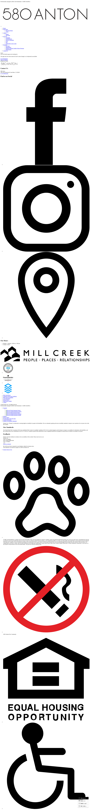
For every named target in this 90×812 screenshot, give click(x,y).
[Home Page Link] (45, 24)
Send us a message (7, 444)
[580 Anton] (8, 372)
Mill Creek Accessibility (8, 397)
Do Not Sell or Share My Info (9, 418)
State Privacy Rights (7, 401)
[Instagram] (46, 251)
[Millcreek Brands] (9, 65)
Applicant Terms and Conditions (10, 396)
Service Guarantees (10, 40)
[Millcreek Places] (45, 361)
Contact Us (5, 50)
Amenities (8, 37)
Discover (5, 36)
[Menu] (1, 26)
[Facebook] (46, 164)
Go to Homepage (4, 58)
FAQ (7, 41)
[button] (46, 537)
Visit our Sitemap (4, 59)
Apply (7, 31)
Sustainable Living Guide (11, 43)
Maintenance (8, 47)
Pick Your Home (9, 30)
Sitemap (5, 416)
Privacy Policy (6, 400)
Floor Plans (5, 29)
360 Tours (8, 35)
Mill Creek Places (7, 395)
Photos (7, 34)
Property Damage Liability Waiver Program (15, 48)
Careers (4, 402)
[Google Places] (46, 337)
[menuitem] (46, 28)
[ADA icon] (46, 808)
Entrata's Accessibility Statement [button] (10, 421)
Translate (5, 408)
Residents (5, 44)
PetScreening (8, 49)
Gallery (4, 33)
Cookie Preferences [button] (7, 419)
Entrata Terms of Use (7, 449)
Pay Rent (8, 46)
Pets (7, 42)
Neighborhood (9, 38)
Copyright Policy (6, 398)
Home (4, 28)
